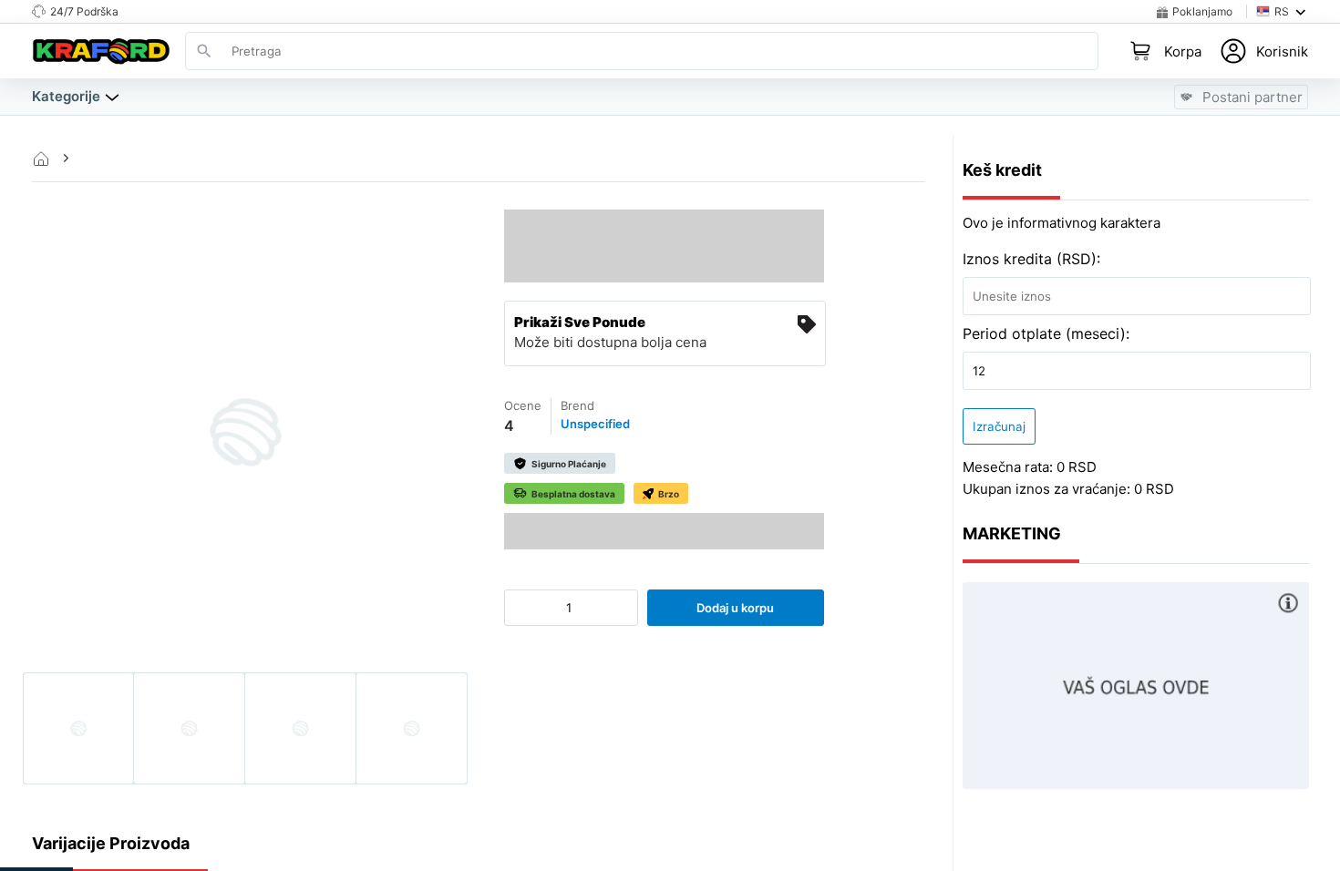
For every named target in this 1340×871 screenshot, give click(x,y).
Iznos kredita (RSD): (1031, 259)
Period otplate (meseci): (1046, 333)
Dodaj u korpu (735, 607)
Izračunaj (999, 426)
